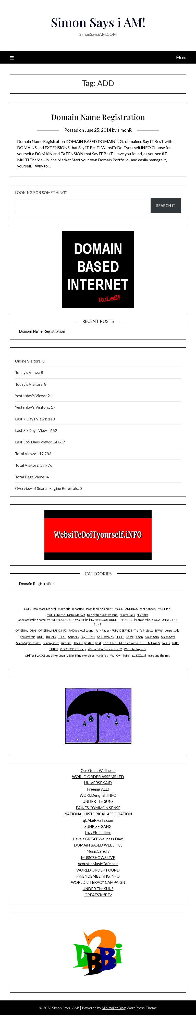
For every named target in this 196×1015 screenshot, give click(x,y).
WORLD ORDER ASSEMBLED (98, 776)
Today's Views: (28, 372)
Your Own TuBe (120, 655)
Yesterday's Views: (31, 395)
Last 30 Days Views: (32, 430)
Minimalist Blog (114, 1008)
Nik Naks (142, 615)
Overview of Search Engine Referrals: (47, 488)
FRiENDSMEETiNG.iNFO (98, 876)
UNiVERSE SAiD (98, 782)
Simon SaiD (152, 636)
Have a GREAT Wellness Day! (98, 839)
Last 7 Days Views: (31, 419)
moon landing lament (99, 608)
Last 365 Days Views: (34, 442)
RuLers (51, 636)
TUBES (53, 649)
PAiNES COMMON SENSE (98, 807)
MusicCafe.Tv (98, 851)
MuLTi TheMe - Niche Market (66, 615)
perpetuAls (172, 630)
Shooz (129, 636)
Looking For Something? (41, 192)
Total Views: (26, 453)
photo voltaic (27, 636)
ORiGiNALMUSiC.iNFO (53, 630)
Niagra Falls (127, 615)
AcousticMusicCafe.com (98, 863)
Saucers (73, 636)
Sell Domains (105, 636)
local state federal (44, 608)
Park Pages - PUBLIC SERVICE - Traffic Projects (124, 630)
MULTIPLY (164, 608)
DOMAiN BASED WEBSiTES (98, 845)
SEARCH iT (165, 205)
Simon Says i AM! (98, 22)
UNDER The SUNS (98, 801)
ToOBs (166, 643)
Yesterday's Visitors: (33, 407)
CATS (27, 608)
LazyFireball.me (98, 832)
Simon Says (168, 636)
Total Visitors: (27, 465)
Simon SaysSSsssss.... (28, 643)
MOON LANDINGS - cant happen (135, 608)
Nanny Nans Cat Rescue (102, 615)
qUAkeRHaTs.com (98, 820)
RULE (40, 636)
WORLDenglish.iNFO (98, 795)
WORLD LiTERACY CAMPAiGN (98, 882)
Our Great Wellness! (98, 770)
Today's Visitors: (29, 384)
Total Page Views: (30, 477)
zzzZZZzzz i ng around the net (151, 655)
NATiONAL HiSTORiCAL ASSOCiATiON (98, 814)
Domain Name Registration (98, 117)
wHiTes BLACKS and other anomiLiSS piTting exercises (59, 655)
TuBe (175, 643)
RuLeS (62, 636)
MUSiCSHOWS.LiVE (98, 857)
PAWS (159, 630)
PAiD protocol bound (81, 630)
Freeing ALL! (98, 789)
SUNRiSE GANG (98, 826)
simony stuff (51, 643)
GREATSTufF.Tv (98, 894)
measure (78, 608)
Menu (181, 57)
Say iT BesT (88, 636)
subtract (66, 643)
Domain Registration (37, 583)
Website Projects (135, 649)
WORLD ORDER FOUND (98, 870)
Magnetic (64, 608)
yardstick (102, 655)
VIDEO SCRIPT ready (73, 649)
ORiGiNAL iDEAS (26, 630)
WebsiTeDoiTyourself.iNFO (105, 649)
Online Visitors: (28, 361)
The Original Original (87, 643)
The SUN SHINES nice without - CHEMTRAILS (131, 643)
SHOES (120, 636)
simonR (124, 130)
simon (139, 636)
